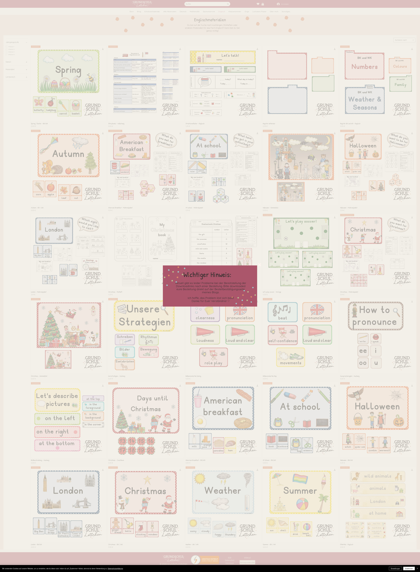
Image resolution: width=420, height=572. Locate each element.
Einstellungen (395, 568)
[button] (259, 264)
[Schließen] (417, 568)
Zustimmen (409, 568)
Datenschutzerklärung (115, 568)
